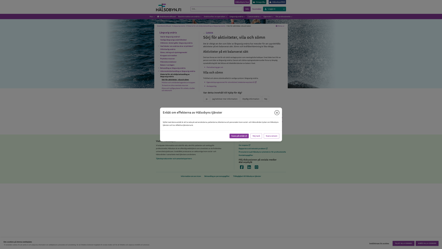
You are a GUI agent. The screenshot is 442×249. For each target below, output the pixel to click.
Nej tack (256, 136)
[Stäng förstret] (277, 112)
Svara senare (271, 136)
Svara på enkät (238, 136)
